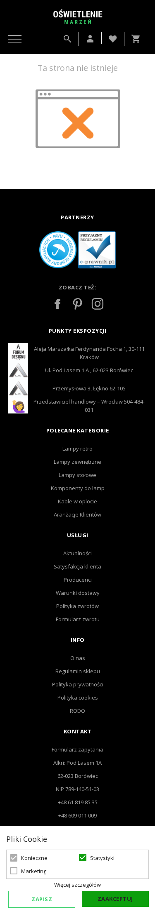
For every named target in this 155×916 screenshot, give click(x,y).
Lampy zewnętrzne (77, 461)
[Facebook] (58, 304)
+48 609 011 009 (77, 815)
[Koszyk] (138, 39)
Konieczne (34, 858)
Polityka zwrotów (77, 606)
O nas (77, 658)
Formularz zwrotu (78, 619)
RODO (77, 710)
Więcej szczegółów (77, 884)
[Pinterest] (77, 304)
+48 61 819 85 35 (78, 802)
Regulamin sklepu (77, 671)
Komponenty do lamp (78, 488)
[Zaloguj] (90, 39)
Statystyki (102, 858)
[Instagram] (97, 304)
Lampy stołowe (77, 475)
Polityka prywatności (77, 684)
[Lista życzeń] (113, 38)
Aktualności (77, 553)
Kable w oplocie (77, 501)
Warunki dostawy (78, 593)
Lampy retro (77, 448)
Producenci (78, 579)
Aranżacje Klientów (77, 514)
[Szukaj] (67, 39)
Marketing (33, 871)
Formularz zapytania (77, 749)
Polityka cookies (77, 697)
